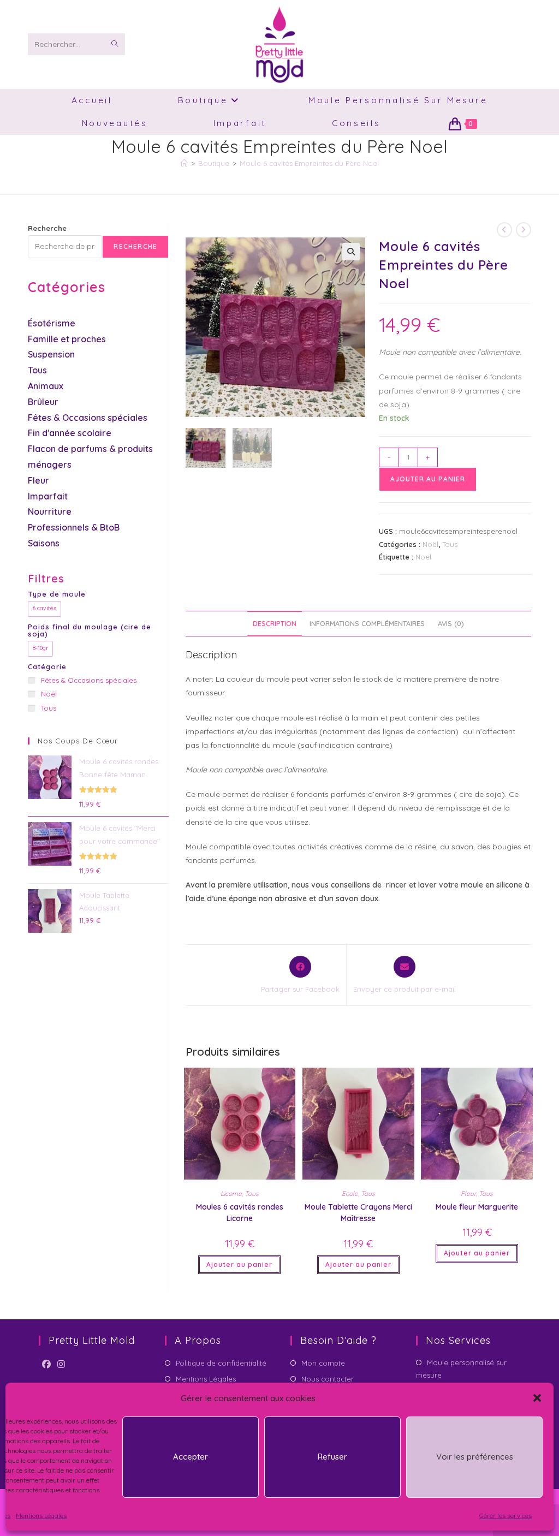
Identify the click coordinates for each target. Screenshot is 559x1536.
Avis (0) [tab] (451, 623)
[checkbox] (44, 609)
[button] (537, 1397)
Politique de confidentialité (221, 1363)
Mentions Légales (41, 1515)
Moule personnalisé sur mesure (461, 1368)
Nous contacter (327, 1378)
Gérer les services (505, 1515)
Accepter (190, 1456)
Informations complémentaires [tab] (367, 623)
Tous (449, 544)
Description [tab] (274, 623)
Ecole (350, 1193)
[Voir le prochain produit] (523, 229)
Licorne (231, 1193)
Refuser (332, 1456)
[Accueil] (184, 163)
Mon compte (323, 1363)
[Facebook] (46, 1364)
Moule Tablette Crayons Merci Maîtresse (358, 1212)
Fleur (468, 1193)
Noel (423, 556)
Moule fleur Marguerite (477, 1207)
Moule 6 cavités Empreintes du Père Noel (309, 163)
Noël (430, 544)
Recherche (47, 228)
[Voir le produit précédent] (504, 229)
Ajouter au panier (427, 479)
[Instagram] (61, 1364)
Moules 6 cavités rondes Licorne (239, 1212)
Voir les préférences (474, 1456)
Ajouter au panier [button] (239, 1264)
